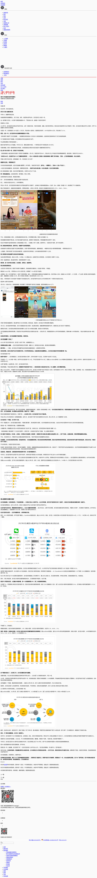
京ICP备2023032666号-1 (35, 840)
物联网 (5, 45)
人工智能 (5, 38)
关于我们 (3, 88)
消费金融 (5, 24)
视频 (2, 80)
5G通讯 (5, 47)
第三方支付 (6, 26)
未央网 (5, 764)
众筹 (4, 21)
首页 (2, 1)
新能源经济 (6, 73)
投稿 (2, 90)
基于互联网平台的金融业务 (13, 853)
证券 (4, 17)
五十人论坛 (3, 86)
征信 (4, 28)
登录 (2, 101)
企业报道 (5, 869)
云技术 (5, 43)
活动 (2, 83)
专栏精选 (5, 867)
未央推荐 (3, 5)
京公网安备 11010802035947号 (50, 840)
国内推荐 (5, 850)
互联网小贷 (6, 23)
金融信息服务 (6, 29)
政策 (4, 872)
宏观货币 (8, 860)
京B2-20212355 (62, 840)
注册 (2, 103)
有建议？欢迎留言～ (6, 786)
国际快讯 (5, 848)
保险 (4, 16)
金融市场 (5, 12)
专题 (2, 78)
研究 (2, 81)
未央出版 (3, 85)
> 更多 (5, 75)
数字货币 (5, 19)
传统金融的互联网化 (11, 852)
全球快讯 (3, 3)
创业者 (8, 865)
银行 (4, 14)
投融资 (8, 862)
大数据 (5, 40)
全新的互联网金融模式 (12, 855)
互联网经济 (6, 71)
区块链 (5, 42)
